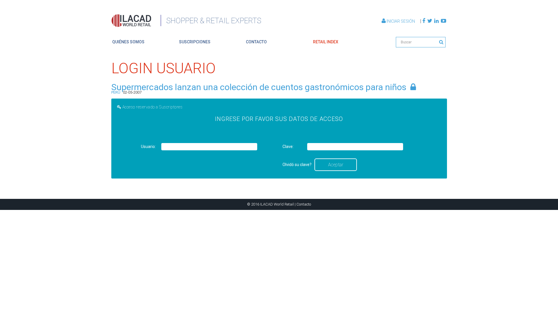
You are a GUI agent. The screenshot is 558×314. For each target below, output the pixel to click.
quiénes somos (128, 42)
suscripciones (194, 42)
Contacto (303, 204)
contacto (256, 42)
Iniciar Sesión (401, 21)
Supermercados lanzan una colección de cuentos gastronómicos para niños (258, 87)
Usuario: (148, 146)
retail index (325, 42)
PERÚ (115, 92)
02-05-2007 (132, 92)
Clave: (288, 146)
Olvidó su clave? (297, 164)
